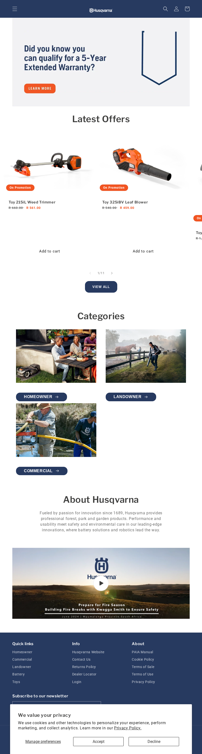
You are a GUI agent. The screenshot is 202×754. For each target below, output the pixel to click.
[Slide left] (90, 273)
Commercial (38, 471)
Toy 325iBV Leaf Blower (125, 202)
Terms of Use (142, 674)
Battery (18, 674)
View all (101, 287)
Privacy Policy (143, 682)
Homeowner (38, 397)
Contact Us (81, 659)
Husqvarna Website (88, 652)
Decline (154, 741)
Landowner (127, 397)
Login (77, 682)
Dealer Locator (84, 674)
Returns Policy (84, 667)
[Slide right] (111, 273)
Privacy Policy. (127, 728)
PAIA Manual (142, 652)
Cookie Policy (143, 659)
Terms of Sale (143, 667)
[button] (14, 8)
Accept (98, 741)
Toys (16, 682)
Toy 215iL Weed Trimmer (32, 202)
